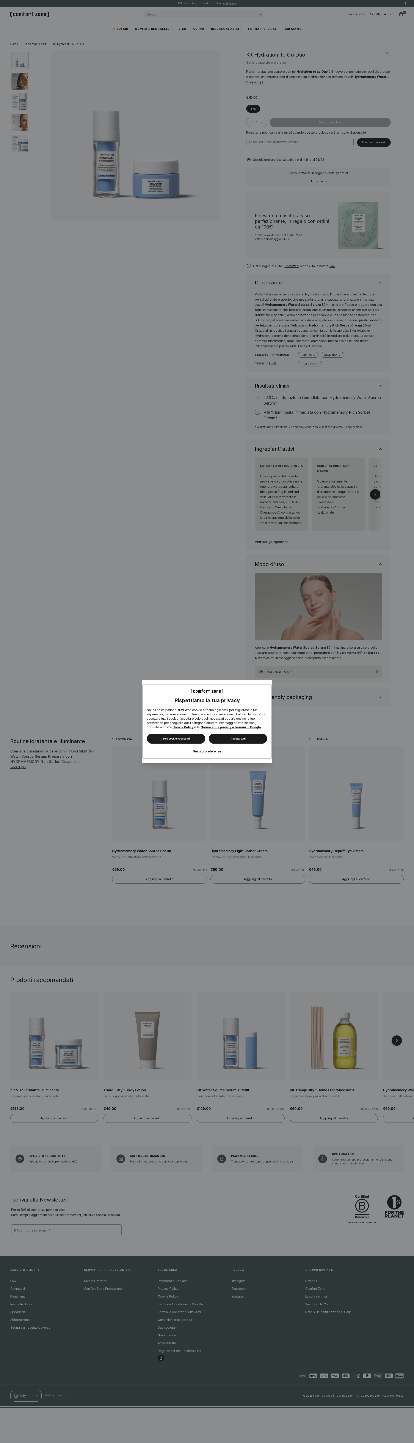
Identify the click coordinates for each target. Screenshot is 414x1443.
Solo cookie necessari (176, 738)
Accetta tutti (238, 738)
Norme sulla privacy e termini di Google (231, 727)
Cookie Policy (182, 727)
